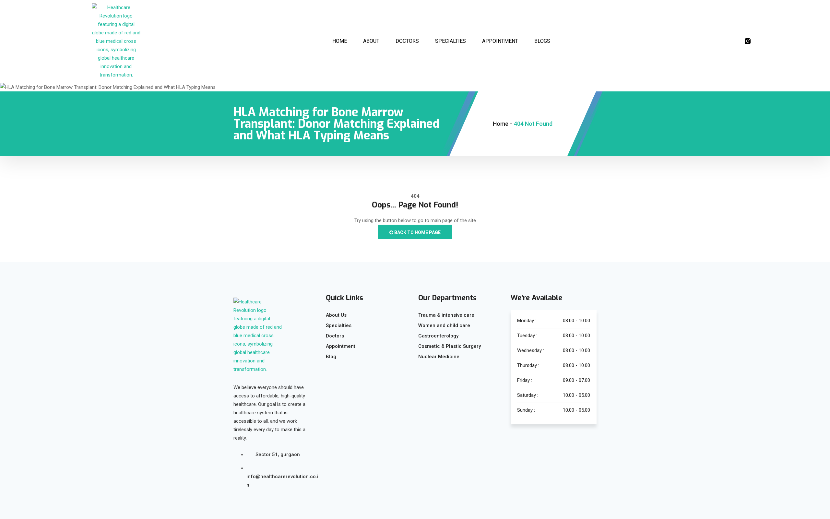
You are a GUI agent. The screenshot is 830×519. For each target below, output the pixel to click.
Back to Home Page (417, 232)
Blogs (542, 41)
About (371, 41)
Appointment (500, 41)
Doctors (407, 41)
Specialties (450, 41)
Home (339, 41)
